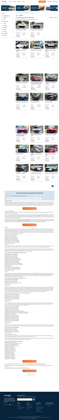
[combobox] (37, 13)
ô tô (14, 335)
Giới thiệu (18, 1)
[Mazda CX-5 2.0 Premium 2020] (36, 25)
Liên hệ (28, 408)
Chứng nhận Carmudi (39, 411)
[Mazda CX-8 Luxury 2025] (22, 25)
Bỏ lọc (17, 15)
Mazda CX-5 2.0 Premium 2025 (51, 173)
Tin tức (23, 1)
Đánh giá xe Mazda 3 (11, 270)
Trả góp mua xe (29, 405)
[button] (8, 16)
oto (18, 365)
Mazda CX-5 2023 (48, 101)
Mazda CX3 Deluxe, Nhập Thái (22, 82)
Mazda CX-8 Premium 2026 (36, 173)
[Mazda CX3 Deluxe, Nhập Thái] (22, 77)
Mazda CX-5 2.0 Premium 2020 (36, 29)
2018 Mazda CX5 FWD (35, 101)
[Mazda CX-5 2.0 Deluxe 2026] (36, 45)
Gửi (33, 399)
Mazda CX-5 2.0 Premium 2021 (22, 101)
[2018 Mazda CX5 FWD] (36, 97)
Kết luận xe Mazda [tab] (37, 198)
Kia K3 (26, 251)
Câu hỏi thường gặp (29, 407)
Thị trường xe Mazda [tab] (18, 198)
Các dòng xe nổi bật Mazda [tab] (28, 198)
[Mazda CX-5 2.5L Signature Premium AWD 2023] (22, 129)
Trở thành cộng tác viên (20, 407)
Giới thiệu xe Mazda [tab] (10, 198)
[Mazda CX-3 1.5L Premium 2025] (22, 45)
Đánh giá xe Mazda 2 (11, 243)
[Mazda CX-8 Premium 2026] (36, 168)
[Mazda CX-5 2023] (51, 97)
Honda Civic (19, 251)
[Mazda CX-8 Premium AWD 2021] (36, 129)
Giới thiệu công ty (38, 404)
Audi (35, 304)
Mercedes (38, 304)
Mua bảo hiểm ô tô (29, 404)
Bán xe (14, 1)
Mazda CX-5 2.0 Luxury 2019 (50, 134)
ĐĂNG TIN (43, 1)
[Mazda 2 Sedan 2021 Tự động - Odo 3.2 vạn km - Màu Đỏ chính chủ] (36, 77)
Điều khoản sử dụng (39, 408)
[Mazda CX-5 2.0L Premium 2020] (51, 45)
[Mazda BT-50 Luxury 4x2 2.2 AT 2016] (51, 77)
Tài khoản (55, 1)
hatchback (21, 231)
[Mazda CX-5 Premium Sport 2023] (36, 149)
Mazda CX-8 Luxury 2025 (21, 29)
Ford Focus (23, 251)
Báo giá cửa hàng (19, 408)
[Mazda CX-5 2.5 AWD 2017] (22, 168)
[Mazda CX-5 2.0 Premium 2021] (22, 97)
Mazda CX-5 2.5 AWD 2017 (21, 173)
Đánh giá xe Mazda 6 (8, 284)
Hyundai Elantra (30, 251)
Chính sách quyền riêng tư (40, 407)
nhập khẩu (6, 213)
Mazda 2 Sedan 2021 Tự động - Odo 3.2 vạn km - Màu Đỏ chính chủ (36, 83)
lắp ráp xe (29, 212)
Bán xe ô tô (18, 405)
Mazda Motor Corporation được (9, 202)
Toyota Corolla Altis (15, 251)
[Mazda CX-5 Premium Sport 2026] (51, 149)
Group (34, 418)
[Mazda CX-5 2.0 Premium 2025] (51, 168)
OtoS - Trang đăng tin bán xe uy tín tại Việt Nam (50, 405)
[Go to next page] (57, 186)
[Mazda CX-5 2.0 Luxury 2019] (51, 129)
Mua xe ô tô (19, 404)
